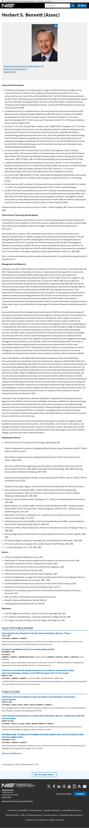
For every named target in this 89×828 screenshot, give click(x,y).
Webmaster (6, 801)
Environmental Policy (34, 815)
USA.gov (52, 820)
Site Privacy (12, 810)
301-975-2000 (6, 797)
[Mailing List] (84, 786)
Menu (83, 5)
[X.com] (48, 786)
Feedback (80, 794)
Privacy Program (35, 810)
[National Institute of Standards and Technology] (18, 785)
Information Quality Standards (70, 815)
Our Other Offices (27, 801)
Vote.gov (60, 820)
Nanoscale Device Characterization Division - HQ (23, 66)
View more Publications (12, 753)
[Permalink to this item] (34, 628)
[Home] (8, 5)
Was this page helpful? (44, 774)
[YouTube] (69, 786)
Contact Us (16, 801)
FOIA (22, 815)
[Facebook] (54, 786)
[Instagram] (64, 786)
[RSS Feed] (79, 786)
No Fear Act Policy (12, 815)
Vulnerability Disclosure (71, 810)
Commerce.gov (30, 820)
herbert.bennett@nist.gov (15, 69)
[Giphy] (74, 786)
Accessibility (22, 810)
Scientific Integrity (50, 815)
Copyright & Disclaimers (51, 810)
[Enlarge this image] (45, 43)
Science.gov (42, 820)
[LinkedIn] (59, 786)
